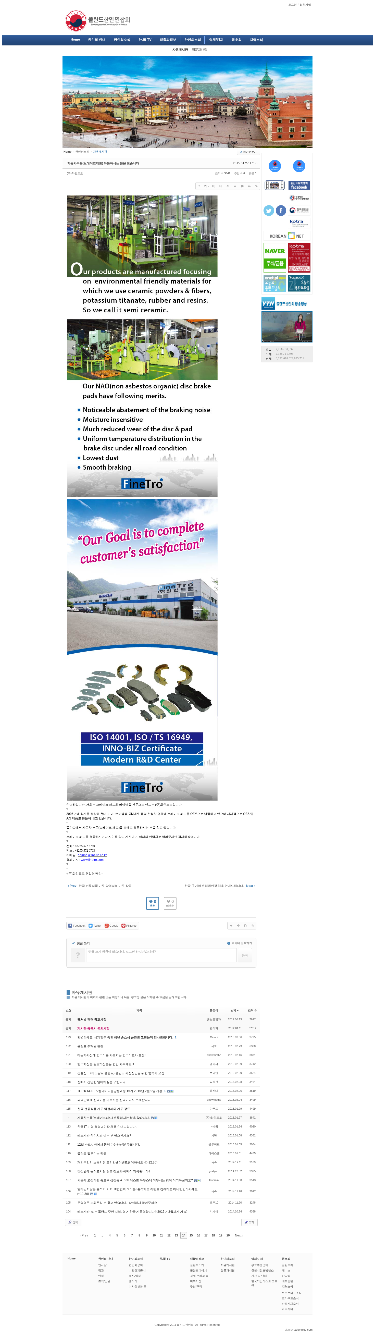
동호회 (286, 1258)
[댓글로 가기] (242, 186)
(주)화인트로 (75, 173)
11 (161, 1235)
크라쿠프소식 (290, 1298)
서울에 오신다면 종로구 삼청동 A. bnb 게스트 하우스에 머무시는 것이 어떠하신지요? (135, 1180)
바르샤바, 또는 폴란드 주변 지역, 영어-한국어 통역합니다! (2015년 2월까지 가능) (132, 1212)
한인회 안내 (105, 1258)
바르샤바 (287, 1308)
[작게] (220, 186)
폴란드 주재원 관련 (90, 1046)
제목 (139, 1010)
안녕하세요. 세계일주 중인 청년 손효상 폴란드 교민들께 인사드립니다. (125, 1037)
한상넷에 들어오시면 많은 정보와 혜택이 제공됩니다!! (113, 1171)
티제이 (214, 1211)
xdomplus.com (303, 1329)
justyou (213, 1171)
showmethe (214, 1055)
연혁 (101, 1275)
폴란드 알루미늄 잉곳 (91, 1153)
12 (168, 1235)
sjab (214, 1162)
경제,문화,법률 (199, 1275)
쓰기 (251, 1222)
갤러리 (133, 1281)
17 (205, 1235)
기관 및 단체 (259, 1275)
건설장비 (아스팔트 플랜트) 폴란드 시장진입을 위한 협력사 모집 (120, 1073)
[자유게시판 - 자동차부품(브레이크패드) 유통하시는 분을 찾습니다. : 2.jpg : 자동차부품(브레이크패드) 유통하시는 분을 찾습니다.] (142, 496)
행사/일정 (135, 1275)
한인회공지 (136, 1265)
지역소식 (287, 1286)
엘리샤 (214, 1063)
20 (228, 1235)
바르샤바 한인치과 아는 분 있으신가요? (104, 1135)
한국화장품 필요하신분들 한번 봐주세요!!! (105, 1064)
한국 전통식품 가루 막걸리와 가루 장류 (103, 1109)
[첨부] (256, 186)
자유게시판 (82, 992)
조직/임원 (104, 1281)
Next (238, 1235)
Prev (84, 1235)
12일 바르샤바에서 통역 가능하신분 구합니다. (108, 1144)
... (102, 1235)
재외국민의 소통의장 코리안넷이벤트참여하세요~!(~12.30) (117, 1162)
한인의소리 (82, 151)
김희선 (214, 1081)
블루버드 (214, 1144)
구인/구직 (196, 1286)
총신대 (214, 1090)
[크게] (213, 186)
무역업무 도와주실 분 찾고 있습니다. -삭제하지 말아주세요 (117, 1203)
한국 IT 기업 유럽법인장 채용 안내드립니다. (106, 1127)
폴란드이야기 (198, 1270)
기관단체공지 (137, 1270)
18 (213, 1235)
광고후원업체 (259, 1265)
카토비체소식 (290, 1303)
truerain (214, 1180)
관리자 (214, 1028)
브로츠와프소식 (292, 1292)
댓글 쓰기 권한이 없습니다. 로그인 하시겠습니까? (122, 951)
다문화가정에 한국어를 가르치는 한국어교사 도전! (111, 1055)
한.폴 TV (164, 1258)
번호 (68, 1010)
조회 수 (252, 1010)
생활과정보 (197, 1258)
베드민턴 (287, 1281)
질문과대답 (228, 1270)
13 (176, 1235)
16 (198, 1235)
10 (154, 1235)
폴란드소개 (197, 1265)
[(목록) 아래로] (235, 186)
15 (191, 1235)
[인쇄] (249, 186)
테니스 (286, 1270)
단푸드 (214, 1108)
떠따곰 (214, 1126)
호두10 (214, 1202)
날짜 (233, 1010)
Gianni (214, 1037)
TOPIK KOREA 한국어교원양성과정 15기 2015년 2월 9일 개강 (120, 1091)
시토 (214, 1046)
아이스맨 (214, 1153)
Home (72, 1258)
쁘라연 (214, 1072)
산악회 (286, 1275)
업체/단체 (257, 1258)
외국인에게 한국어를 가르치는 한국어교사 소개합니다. (114, 1100)
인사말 (102, 1265)
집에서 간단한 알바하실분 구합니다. (101, 1082)
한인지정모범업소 (262, 1270)
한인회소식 (136, 1258)
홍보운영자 (214, 1019)
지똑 (214, 1135)
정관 (101, 1270)
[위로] (227, 186)
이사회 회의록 (137, 1286)
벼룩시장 (195, 1281)
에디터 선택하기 (241, 943)
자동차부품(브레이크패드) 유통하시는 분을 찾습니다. (103, 163)
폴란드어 (287, 1265)
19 (220, 1235)
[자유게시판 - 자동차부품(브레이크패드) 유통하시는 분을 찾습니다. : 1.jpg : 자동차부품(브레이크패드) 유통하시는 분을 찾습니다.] (142, 800)
